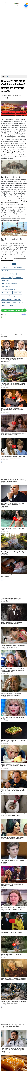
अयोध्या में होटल (17, 293)
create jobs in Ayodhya (17, 271)
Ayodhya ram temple (17, 267)
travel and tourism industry (10, 283)
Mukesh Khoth (7, 95)
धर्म (7, 76)
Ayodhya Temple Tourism (9, 289)
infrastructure (6, 286)
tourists (4, 296)
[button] (3, 2)
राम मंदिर (21, 302)
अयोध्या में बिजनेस (6, 302)
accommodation (6, 299)
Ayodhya (4, 305)
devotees (5, 274)
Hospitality (5, 271)
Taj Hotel (12, 274)
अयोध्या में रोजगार (6, 280)
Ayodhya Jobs (18, 277)
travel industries (6, 293)
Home (3, 76)
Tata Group (5, 267)
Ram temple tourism (15, 296)
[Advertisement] (14, 24)
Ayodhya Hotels (6, 277)
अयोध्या (14, 302)
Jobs (11, 305)
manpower (17, 299)
